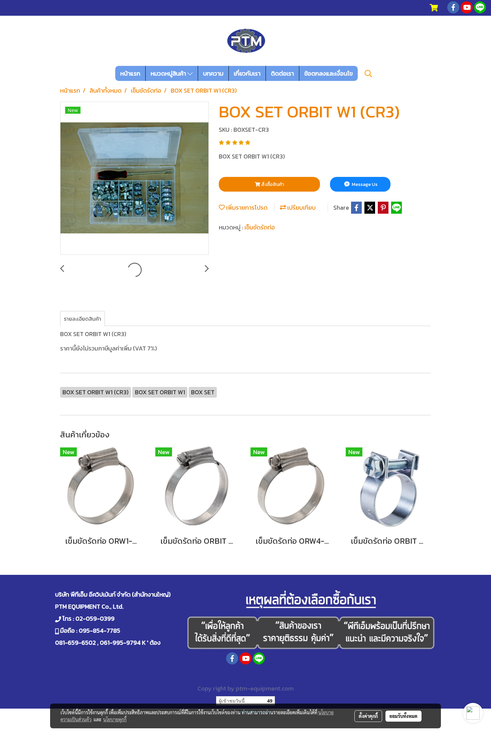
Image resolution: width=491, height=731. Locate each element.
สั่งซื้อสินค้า (272, 184)
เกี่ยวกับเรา (247, 73)
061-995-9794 (120, 642)
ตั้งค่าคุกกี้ (368, 716)
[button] (368, 73)
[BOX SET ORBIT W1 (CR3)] (134, 178)
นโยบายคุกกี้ (115, 719)
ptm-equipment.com (265, 688)
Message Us (364, 184)
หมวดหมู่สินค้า (169, 73)
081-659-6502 (75, 642)
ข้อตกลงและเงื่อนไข (328, 73)
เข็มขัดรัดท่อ (259, 227)
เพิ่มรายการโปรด (246, 207)
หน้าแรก (130, 73)
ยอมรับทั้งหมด (403, 716)
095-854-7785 (99, 630)
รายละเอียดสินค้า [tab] (82, 319)
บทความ (213, 73)
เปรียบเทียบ (301, 207)
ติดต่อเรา (282, 73)
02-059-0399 (95, 618)
